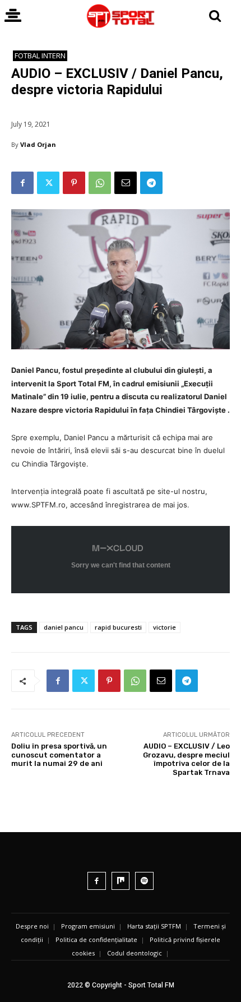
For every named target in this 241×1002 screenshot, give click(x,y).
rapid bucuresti (118, 627)
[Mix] (121, 881)
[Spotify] (144, 881)
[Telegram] (151, 183)
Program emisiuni (88, 926)
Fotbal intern (40, 55)
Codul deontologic (134, 953)
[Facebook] (22, 183)
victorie (164, 627)
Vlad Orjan (38, 144)
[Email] (125, 183)
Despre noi (32, 926)
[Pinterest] (74, 183)
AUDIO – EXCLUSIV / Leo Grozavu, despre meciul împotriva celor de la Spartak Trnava (186, 759)
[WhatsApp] (100, 183)
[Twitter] (48, 183)
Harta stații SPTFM (154, 926)
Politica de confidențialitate (96, 939)
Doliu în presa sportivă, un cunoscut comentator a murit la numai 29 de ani (59, 755)
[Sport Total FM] (120, 16)
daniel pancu (64, 627)
